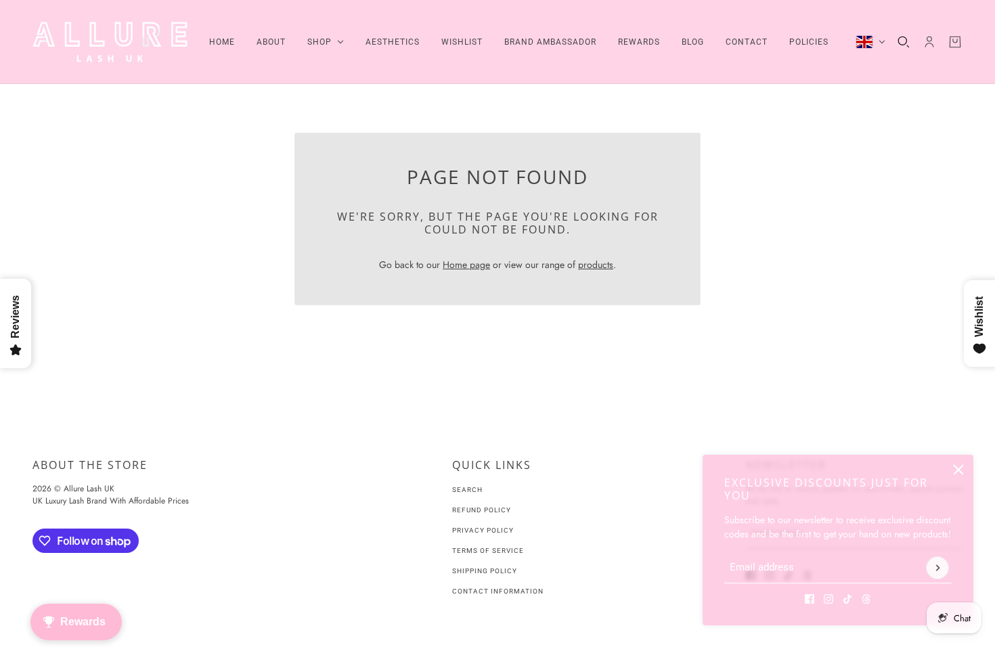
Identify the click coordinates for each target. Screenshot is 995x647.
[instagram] (828, 599)
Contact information (498, 591)
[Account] (929, 42)
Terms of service (488, 550)
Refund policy (481, 510)
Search (467, 489)
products (595, 264)
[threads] (866, 599)
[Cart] (955, 42)
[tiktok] (847, 599)
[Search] (903, 42)
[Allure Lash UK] (109, 42)
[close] (958, 469)
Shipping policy (484, 571)
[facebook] (809, 599)
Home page (466, 264)
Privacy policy (483, 530)
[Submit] (937, 567)
